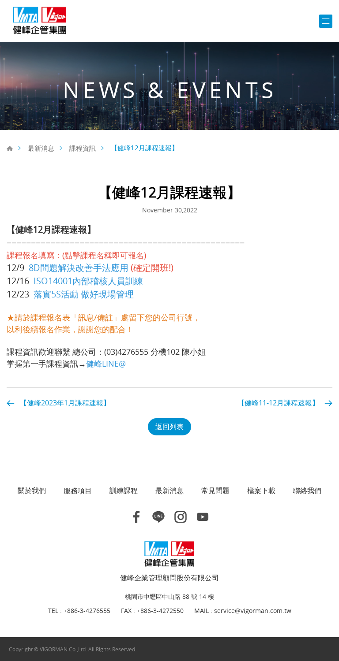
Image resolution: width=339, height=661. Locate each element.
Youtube (202, 517)
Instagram (180, 517)
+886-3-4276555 (87, 611)
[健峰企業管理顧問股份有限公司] (40, 20)
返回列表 (169, 426)
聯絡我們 (307, 490)
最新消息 (41, 148)
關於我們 (32, 490)
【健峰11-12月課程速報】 (278, 403)
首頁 (10, 148)
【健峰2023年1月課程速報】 (65, 403)
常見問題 (215, 490)
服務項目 (78, 490)
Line (158, 517)
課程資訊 (82, 148)
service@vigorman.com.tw (252, 611)
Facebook (136, 517)
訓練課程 (123, 490)
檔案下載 (261, 490)
